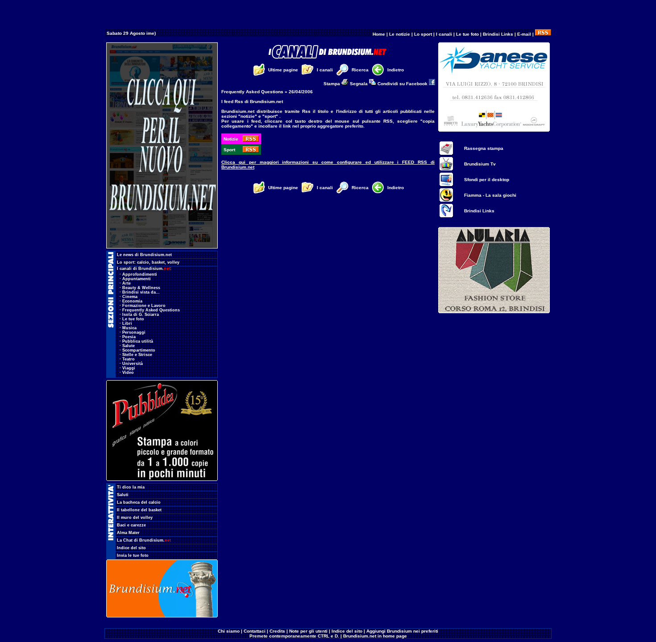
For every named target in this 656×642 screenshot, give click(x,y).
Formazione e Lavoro (144, 305)
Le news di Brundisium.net (144, 255)
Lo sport (423, 34)
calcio (143, 262)
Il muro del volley (135, 517)
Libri (127, 323)
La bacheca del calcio (139, 502)
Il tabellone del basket (139, 510)
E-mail (524, 34)
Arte (126, 283)
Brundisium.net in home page (375, 636)
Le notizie (399, 34)
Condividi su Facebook (403, 83)
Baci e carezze (131, 525)
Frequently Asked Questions (151, 310)
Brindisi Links (498, 34)
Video (128, 372)
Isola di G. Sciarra (140, 314)
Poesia (129, 337)
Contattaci (255, 631)
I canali (444, 34)
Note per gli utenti (308, 631)
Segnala (359, 83)
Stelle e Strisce (137, 354)
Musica (129, 328)
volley (173, 262)
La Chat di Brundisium (144, 540)
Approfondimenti (139, 274)
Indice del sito (131, 548)
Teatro (128, 359)
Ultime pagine (283, 69)
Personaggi (133, 332)
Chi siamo (229, 631)
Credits (277, 631)
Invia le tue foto (133, 555)
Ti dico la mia (131, 487)
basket (158, 262)
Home (379, 34)
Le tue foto (467, 34)
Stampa (332, 83)
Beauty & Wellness (141, 288)
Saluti (123, 495)
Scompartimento (138, 350)
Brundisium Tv (480, 164)
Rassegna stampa (483, 148)
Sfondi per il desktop (486, 179)
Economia (132, 301)
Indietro (395, 69)
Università (132, 363)
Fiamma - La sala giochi (490, 195)
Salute (128, 346)
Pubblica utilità (137, 341)
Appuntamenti (136, 279)
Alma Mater (128, 532)
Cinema (129, 296)
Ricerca (360, 69)
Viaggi (128, 368)
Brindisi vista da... (141, 292)
